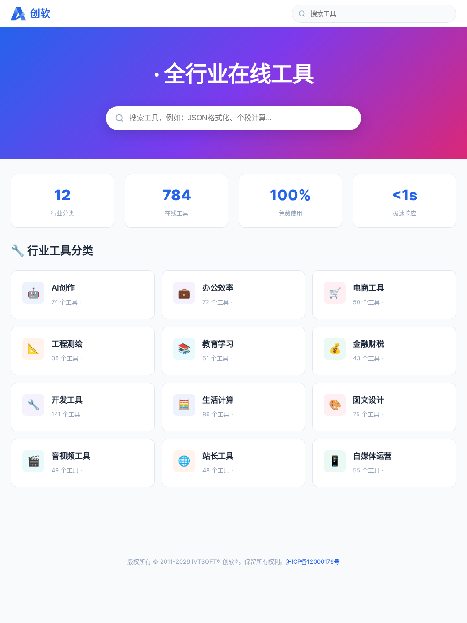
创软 (40, 13)
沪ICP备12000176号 (313, 561)
